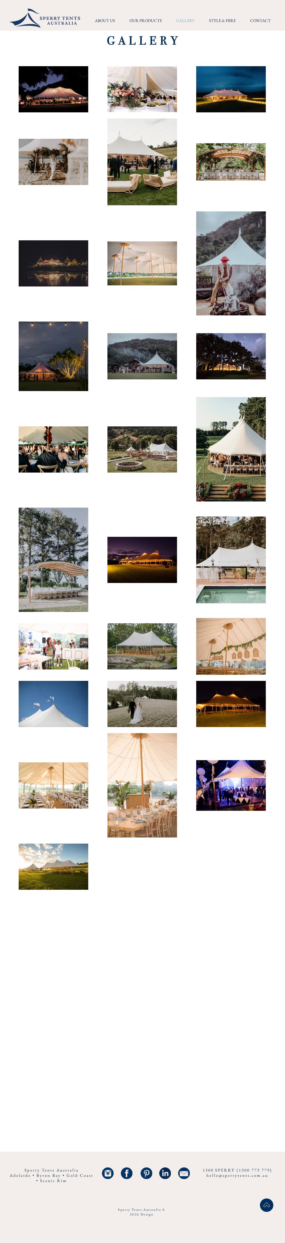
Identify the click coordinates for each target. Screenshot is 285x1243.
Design (147, 1214)
